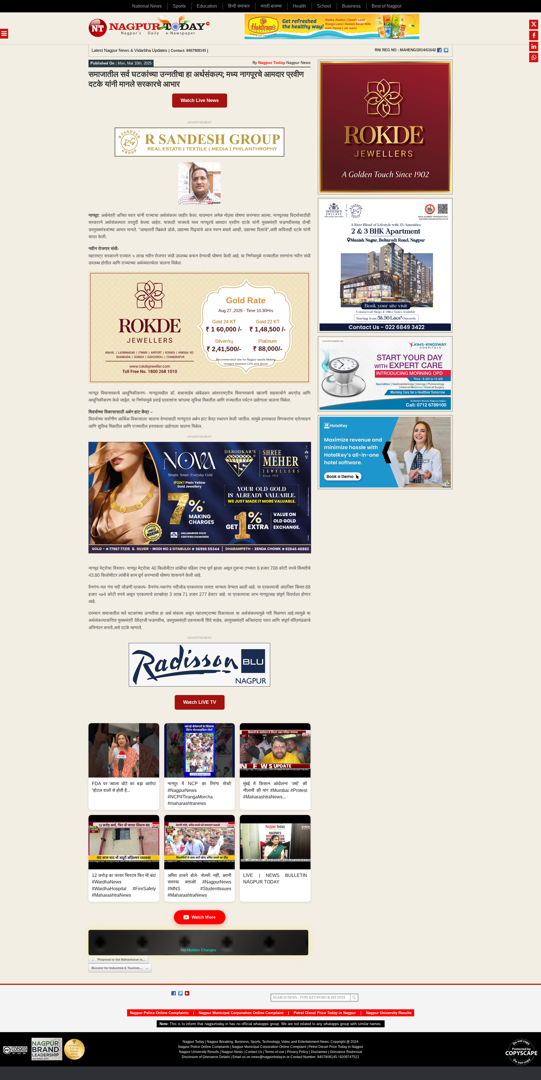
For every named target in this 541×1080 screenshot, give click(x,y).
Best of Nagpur (387, 6)
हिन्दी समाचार (239, 6)
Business (351, 6)
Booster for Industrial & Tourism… (120, 968)
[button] (123, 766)
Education (207, 6)
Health (299, 6)
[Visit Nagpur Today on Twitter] (446, 50)
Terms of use (274, 1052)
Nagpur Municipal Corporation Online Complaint (241, 1013)
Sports (179, 6)
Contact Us (253, 1052)
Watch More (204, 917)
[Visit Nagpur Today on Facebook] (439, 50)
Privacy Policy (297, 1052)
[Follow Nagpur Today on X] (180, 993)
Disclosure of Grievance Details (206, 1057)
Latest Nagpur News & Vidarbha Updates (129, 50)
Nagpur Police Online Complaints (159, 1013)
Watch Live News (200, 100)
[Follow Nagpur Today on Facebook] (173, 993)
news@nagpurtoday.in (268, 1057)
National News (147, 6)
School (324, 6)
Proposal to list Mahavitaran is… (118, 959)
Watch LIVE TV (199, 702)
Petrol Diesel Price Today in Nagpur (325, 1013)
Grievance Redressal (346, 1052)
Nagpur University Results (388, 1013)
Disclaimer (319, 1052)
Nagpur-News (232, 1052)
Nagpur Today (271, 62)
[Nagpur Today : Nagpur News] (149, 28)
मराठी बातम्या (271, 6)
